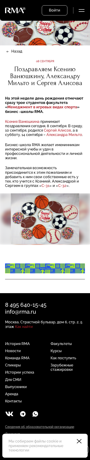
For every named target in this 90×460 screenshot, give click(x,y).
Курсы (56, 351)
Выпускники (16, 387)
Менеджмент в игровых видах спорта (42, 107)
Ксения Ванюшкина (22, 121)
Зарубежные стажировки (62, 367)
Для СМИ (13, 379)
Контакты (13, 401)
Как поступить (63, 358)
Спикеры (13, 365)
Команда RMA (17, 358)
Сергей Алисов (57, 130)
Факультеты (61, 344)
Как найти (24, 326)
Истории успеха (19, 372)
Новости (13, 351)
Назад (16, 51)
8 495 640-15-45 (25, 304)
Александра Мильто (64, 135)
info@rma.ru (20, 311)
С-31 (45, 185)
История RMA (17, 344)
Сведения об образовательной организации (39, 427)
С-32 (62, 185)
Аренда (11, 394)
